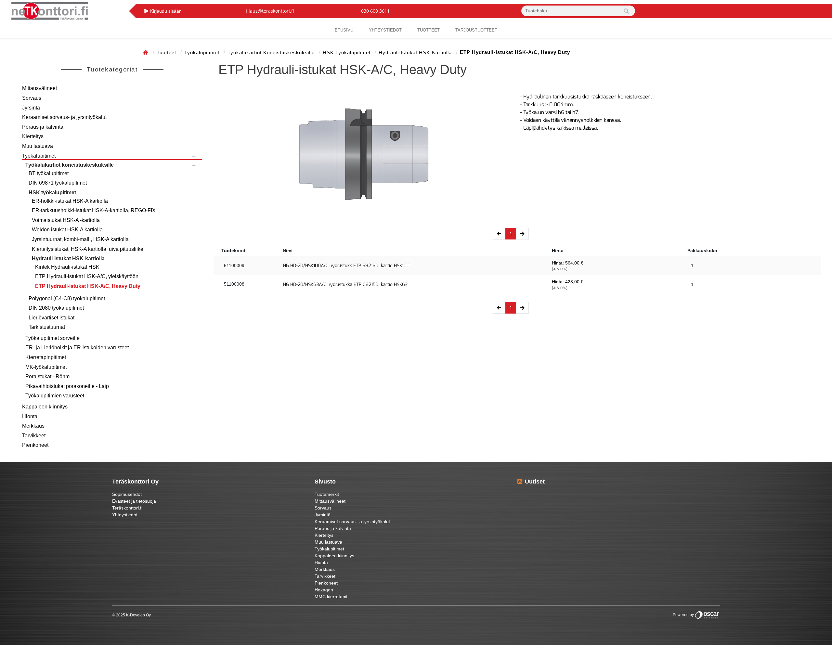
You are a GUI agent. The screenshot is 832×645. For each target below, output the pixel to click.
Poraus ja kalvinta (42, 127)
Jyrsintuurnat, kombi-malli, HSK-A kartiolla (80, 239)
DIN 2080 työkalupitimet (56, 308)
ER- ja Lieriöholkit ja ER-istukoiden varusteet (77, 347)
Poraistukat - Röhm (47, 376)
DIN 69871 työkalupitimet (58, 183)
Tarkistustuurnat (47, 327)
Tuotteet (428, 30)
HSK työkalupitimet (347, 52)
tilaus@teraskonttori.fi (270, 11)
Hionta (29, 416)
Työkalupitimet (202, 52)
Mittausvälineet (39, 88)
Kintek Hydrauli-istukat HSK (67, 267)
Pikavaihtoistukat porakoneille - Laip (67, 386)
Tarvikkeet (34, 435)
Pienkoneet (35, 445)
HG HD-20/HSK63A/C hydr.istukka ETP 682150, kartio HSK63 (345, 284)
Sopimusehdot (127, 494)
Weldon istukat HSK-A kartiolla (67, 229)
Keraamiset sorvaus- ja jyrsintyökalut (64, 117)
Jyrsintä (31, 107)
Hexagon (324, 589)
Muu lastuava (37, 146)
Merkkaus (33, 426)
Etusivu (344, 30)
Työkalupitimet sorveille (52, 338)
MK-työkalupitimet (46, 367)
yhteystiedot (385, 30)
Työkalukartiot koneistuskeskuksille (272, 52)
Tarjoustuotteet (476, 30)
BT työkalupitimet (49, 173)
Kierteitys (33, 136)
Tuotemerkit (327, 494)
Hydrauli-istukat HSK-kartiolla (416, 52)
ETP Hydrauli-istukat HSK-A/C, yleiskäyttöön (86, 276)
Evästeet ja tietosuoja (134, 501)
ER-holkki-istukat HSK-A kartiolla (70, 201)
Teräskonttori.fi (127, 507)
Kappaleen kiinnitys (45, 406)
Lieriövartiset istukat (51, 317)
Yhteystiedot (124, 514)
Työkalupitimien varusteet (54, 395)
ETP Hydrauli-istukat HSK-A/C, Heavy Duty (87, 286)
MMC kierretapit (331, 596)
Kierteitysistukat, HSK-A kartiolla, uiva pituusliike (87, 249)
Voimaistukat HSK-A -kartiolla (66, 220)
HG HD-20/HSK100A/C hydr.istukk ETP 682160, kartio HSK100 (346, 266)
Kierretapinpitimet (45, 357)
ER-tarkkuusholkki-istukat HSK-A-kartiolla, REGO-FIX (94, 210)
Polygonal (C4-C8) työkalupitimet (67, 298)
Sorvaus (31, 98)
